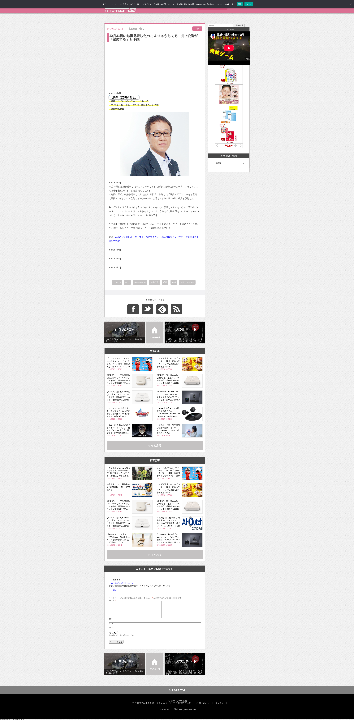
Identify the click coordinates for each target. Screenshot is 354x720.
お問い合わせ (203, 703)
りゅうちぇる (140, 282)
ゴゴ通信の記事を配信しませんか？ (150, 703)
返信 (114, 590)
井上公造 (154, 282)
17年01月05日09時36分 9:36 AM (121, 583)
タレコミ (219, 703)
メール (111, 623)
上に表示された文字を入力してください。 (122, 635)
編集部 (134, 29)
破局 (165, 282)
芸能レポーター (187, 282)
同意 (240, 4)
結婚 (174, 282)
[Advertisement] (155, 63)
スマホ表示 (181, 701)
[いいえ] (350, 4)
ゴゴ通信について (182, 703)
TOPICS (117, 282)
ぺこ (127, 282)
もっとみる (155, 445)
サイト (111, 627)
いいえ (248, 4)
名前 (110, 619)
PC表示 (171, 701)
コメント (112, 600)
